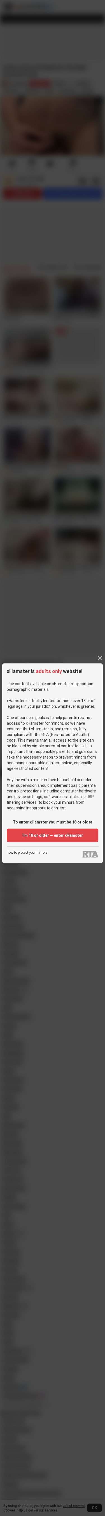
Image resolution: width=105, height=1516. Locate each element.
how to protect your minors (27, 853)
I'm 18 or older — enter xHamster (52, 835)
